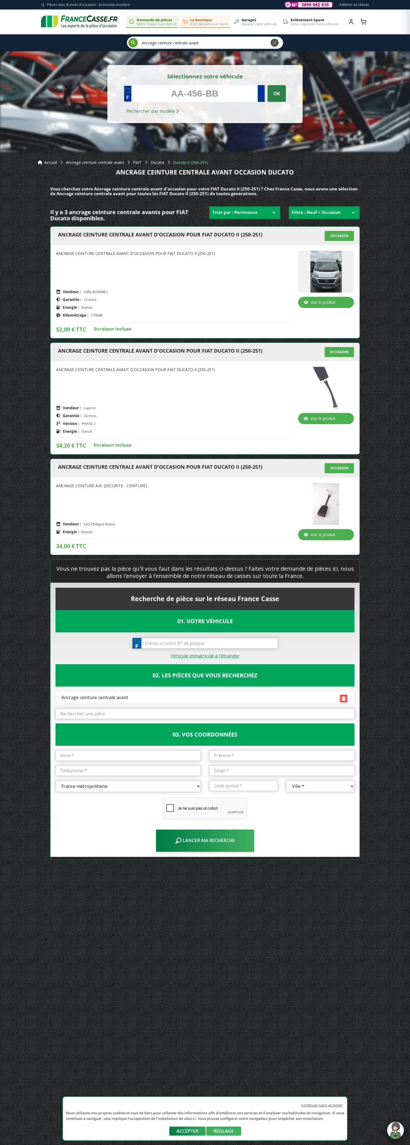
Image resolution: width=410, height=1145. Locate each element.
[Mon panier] (363, 21)
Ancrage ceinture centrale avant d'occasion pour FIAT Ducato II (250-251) (160, 235)
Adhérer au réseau (354, 4)
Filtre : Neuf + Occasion (324, 212)
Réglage (224, 1131)
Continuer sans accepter (322, 1105)
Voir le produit (323, 302)
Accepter (187, 1131)
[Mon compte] (351, 21)
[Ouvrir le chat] (395, 1133)
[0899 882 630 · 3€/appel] (309, 5)
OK (276, 93)
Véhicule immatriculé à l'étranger (205, 656)
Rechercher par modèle (151, 111)
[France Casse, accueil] (79, 21)
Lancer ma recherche (208, 840)
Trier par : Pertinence (244, 212)
